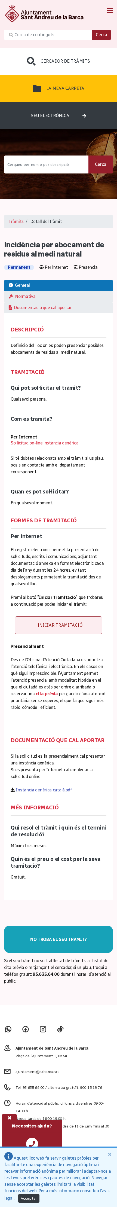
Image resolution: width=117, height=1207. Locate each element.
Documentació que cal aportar (42, 307)
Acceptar (29, 1198)
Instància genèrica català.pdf (44, 790)
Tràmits (16, 221)
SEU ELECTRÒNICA (50, 115)
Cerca (101, 34)
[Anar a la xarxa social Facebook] (25, 1029)
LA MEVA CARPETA (65, 88)
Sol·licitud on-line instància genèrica (45, 443)
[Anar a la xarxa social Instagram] (43, 1029)
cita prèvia (47, 693)
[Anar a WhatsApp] (8, 1029)
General (21, 285)
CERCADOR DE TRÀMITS (65, 61)
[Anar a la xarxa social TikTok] (60, 1029)
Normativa (24, 296)
